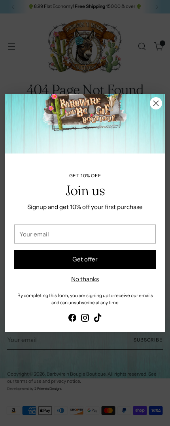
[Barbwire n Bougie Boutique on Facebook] (72, 319)
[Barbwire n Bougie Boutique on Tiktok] (97, 319)
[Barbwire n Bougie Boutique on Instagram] (85, 319)
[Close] (156, 103)
